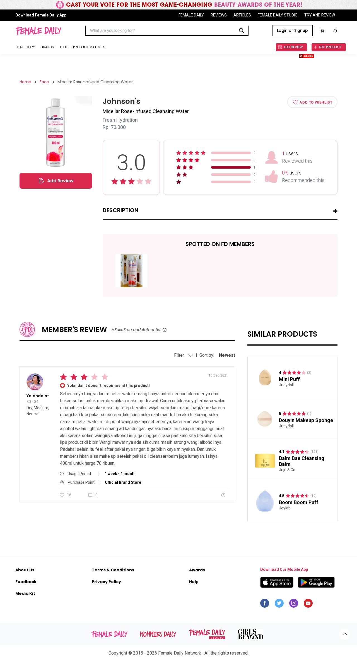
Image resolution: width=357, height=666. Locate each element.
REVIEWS (219, 15)
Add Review (60, 181)
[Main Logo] (38, 31)
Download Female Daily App (40, 15)
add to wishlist (316, 102)
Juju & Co (287, 470)
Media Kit (25, 593)
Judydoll (286, 385)
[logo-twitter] (279, 604)
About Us (24, 570)
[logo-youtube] (308, 604)
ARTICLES (242, 15)
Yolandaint (37, 396)
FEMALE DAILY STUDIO (278, 15)
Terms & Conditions (113, 570)
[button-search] (242, 31)
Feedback (26, 581)
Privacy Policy (106, 581)
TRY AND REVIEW (319, 15)
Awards (197, 570)
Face (44, 82)
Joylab (285, 508)
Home (25, 82)
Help (194, 581)
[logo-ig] (293, 604)
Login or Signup (292, 30)
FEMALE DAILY (191, 15)
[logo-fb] (264, 604)
